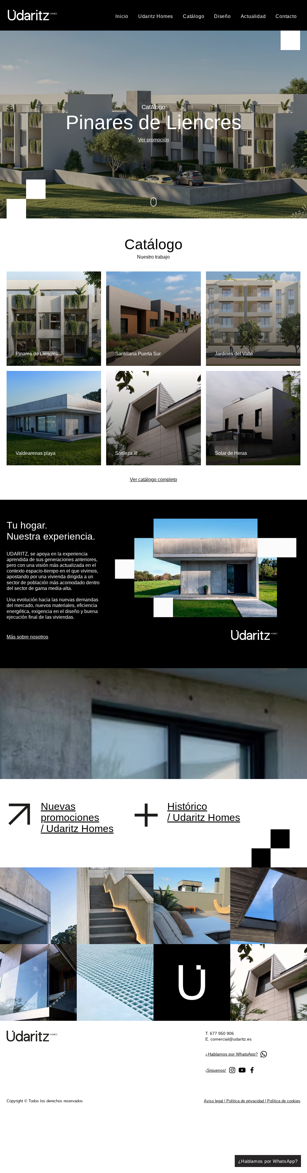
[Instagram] (232, 1070)
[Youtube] (242, 1070)
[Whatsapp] (264, 1054)
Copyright (15, 1101)
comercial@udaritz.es (231, 1039)
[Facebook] (252, 1070)
